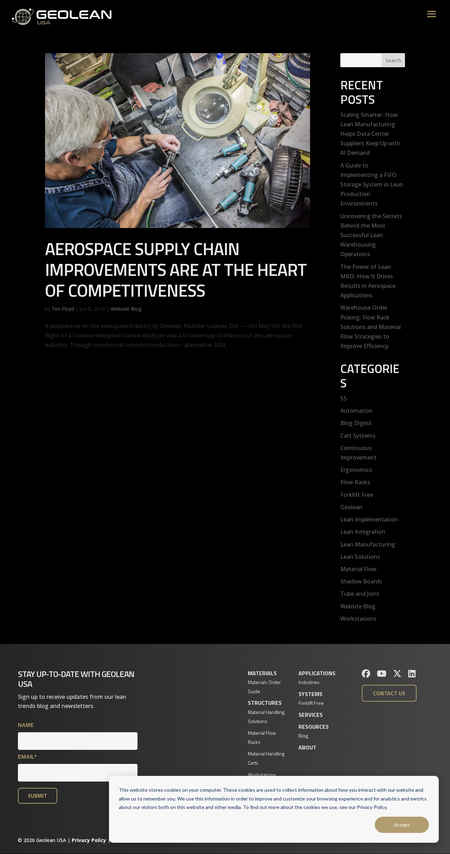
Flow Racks (355, 482)
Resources (313, 726)
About (307, 747)
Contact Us (389, 693)
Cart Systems (357, 435)
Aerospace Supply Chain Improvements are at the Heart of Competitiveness (176, 269)
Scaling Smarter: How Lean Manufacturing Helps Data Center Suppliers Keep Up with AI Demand (370, 134)
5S (343, 398)
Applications (316, 673)
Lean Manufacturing (367, 544)
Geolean (351, 507)
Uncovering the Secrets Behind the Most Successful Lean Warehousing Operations (371, 235)
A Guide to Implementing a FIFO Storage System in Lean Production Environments (371, 185)
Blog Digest (356, 423)
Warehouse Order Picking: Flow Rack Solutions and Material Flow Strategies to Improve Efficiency (370, 327)
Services (310, 714)
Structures (265, 702)
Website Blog (126, 308)
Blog (303, 735)
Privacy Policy (89, 840)
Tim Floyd (63, 308)
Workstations (358, 618)
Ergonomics (356, 470)
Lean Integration (362, 532)
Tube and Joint (359, 593)
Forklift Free (356, 495)
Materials (262, 673)
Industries (309, 682)
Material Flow (358, 569)
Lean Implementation (369, 519)
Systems (310, 694)
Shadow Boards (361, 581)
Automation (356, 411)
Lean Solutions (360, 557)
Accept (402, 825)
